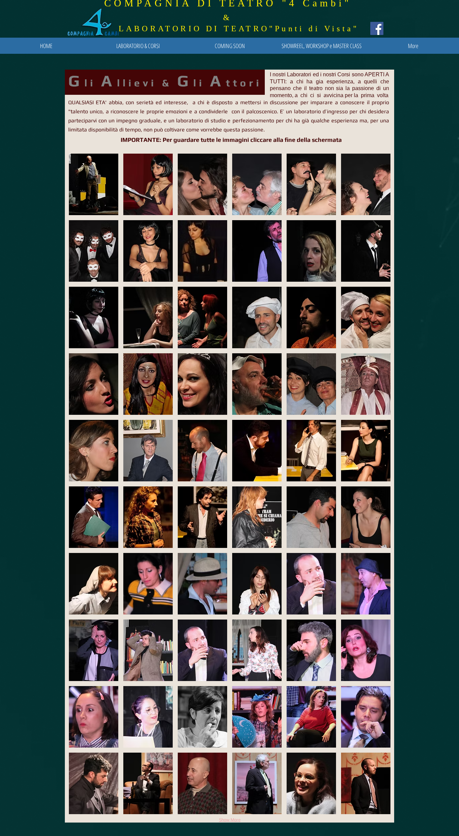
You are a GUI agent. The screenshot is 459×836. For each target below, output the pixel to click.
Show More (230, 819)
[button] (93, 184)
